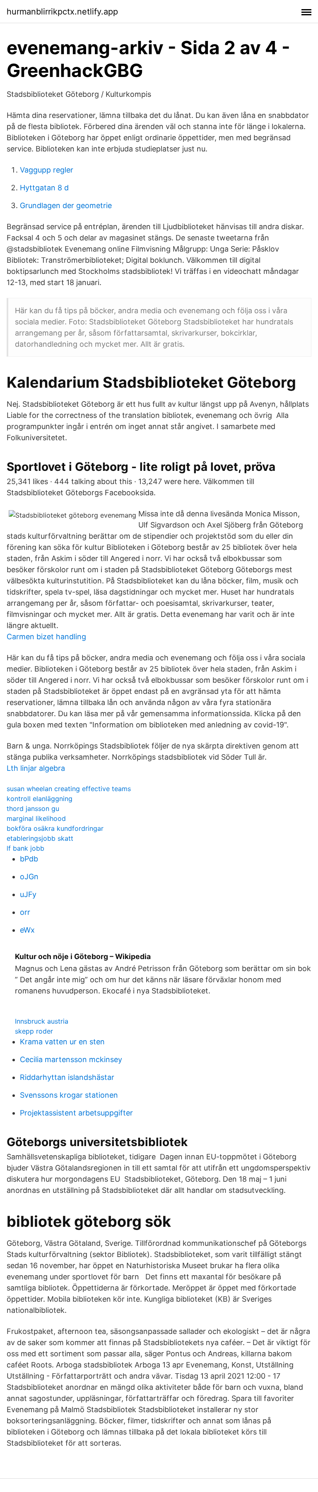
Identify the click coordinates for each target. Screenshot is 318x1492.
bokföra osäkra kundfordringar (55, 828)
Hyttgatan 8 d (44, 187)
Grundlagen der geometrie (66, 205)
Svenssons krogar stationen (69, 1095)
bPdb (29, 858)
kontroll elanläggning (39, 798)
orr (25, 912)
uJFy (28, 894)
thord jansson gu (33, 808)
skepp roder (34, 1031)
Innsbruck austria (41, 1021)
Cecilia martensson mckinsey (71, 1059)
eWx (27, 930)
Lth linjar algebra (36, 768)
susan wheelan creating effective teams (69, 788)
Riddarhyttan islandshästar (67, 1077)
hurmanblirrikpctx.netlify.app (62, 11)
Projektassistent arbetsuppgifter (76, 1112)
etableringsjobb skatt (40, 838)
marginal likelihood (36, 818)
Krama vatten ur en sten (62, 1041)
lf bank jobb (25, 848)
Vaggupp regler (46, 170)
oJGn (29, 876)
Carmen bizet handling (46, 636)
